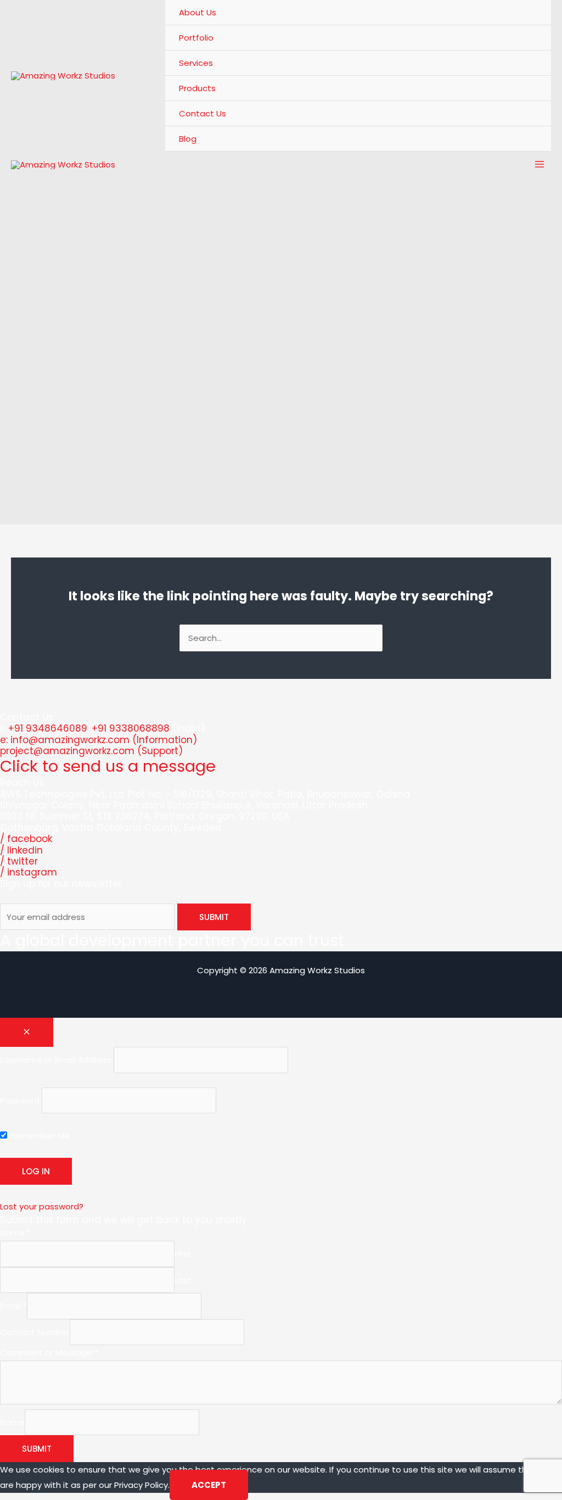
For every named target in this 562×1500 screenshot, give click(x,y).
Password (20, 1100)
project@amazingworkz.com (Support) (91, 750)
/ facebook (26, 838)
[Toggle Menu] (529, 62)
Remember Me (38, 1135)
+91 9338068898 (131, 728)
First (183, 1253)
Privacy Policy (141, 1485)
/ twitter (19, 861)
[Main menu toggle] (540, 164)
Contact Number (35, 1332)
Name (15, 1233)
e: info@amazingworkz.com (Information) (98, 739)
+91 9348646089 (47, 728)
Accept (209, 1485)
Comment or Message (49, 1352)
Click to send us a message (108, 766)
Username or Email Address (55, 1060)
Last (183, 1280)
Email (13, 1306)
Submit (37, 1448)
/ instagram (28, 872)
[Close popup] (26, 1032)
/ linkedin (21, 850)
